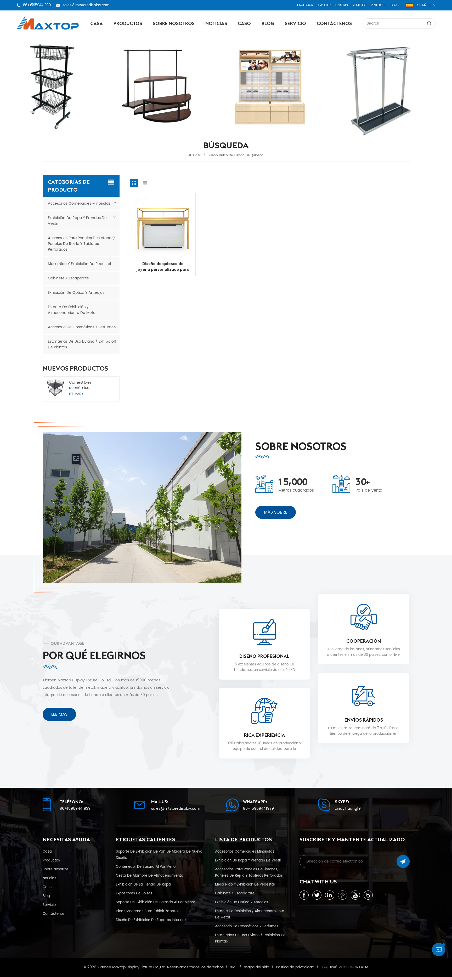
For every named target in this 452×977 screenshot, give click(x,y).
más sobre (275, 512)
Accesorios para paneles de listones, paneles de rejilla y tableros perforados (81, 243)
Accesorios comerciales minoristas (79, 203)
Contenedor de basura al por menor (146, 867)
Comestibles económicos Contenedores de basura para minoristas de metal (92, 385)
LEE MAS (59, 714)
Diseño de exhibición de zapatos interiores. (152, 920)
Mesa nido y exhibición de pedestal (79, 264)
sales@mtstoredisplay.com (86, 5)
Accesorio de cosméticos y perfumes (82, 327)
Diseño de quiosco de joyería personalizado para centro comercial (163, 266)
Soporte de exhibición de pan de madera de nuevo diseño (159, 855)
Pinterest (378, 5)
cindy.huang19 (348, 808)
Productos (128, 23)
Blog (395, 5)
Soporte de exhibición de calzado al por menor (155, 902)
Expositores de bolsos (134, 893)
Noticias (216, 23)
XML (233, 967)
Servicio (295, 23)
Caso (244, 23)
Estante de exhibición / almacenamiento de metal (72, 310)
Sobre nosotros (174, 23)
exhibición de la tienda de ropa (143, 884)
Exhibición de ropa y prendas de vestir (77, 221)
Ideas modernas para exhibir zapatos (147, 911)
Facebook (305, 5)
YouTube (359, 5)
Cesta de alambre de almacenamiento (149, 875)
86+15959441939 (37, 5)
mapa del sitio (256, 967)
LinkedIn (341, 5)
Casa (96, 23)
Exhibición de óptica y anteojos (76, 293)
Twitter (324, 5)
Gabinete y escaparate (68, 278)
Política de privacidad (295, 967)
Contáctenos (334, 23)
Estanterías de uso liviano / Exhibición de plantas (82, 344)
